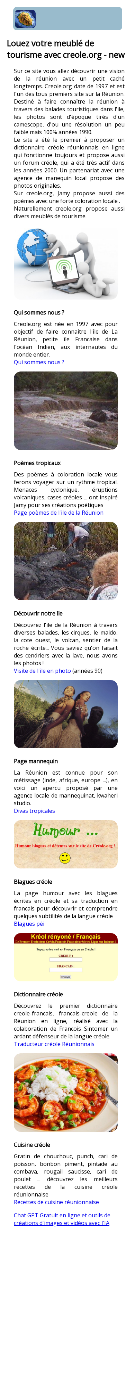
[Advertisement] (67, 1312)
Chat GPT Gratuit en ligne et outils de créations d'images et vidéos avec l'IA (62, 1219)
